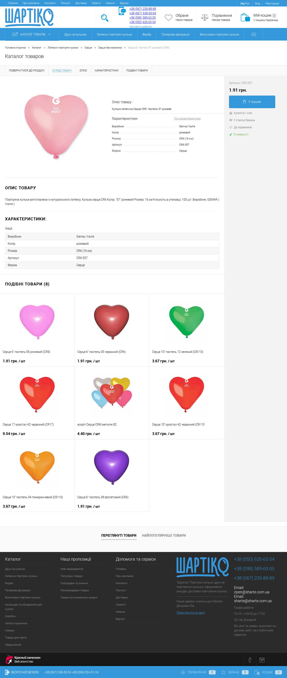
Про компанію (31, 3)
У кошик (254, 102)
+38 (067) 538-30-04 (58, 672)
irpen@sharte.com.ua (251, 592)
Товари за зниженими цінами (79, 597)
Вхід (257, 3)
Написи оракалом (16, 623)
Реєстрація (272, 3)
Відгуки (124, 3)
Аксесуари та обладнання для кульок (23, 607)
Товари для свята (16, 637)
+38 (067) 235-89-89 (142, 9)
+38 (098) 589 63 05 (142, 17)
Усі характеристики (187, 118)
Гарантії (96, 3)
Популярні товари (71, 576)
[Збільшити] (56, 127)
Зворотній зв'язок (24, 672)
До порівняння (243, 127)
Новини (110, 3)
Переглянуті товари (118, 535)
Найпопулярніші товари (164, 535)
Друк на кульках (75, 34)
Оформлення (13, 644)
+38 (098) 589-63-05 (254, 568)
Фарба (146, 34)
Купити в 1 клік (243, 113)
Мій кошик (264, 15)
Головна (13, 3)
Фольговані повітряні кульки (219, 34)
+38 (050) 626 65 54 (142, 22)
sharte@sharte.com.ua (253, 601)
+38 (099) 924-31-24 (85, 672)
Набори (9, 630)
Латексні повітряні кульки (114, 34)
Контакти (50, 3)
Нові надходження (72, 568)
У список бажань (244, 120)
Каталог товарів (33, 34)
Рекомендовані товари (75, 590)
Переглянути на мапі (190, 612)
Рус (247, 3)
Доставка (81, 3)
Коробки (10, 616)
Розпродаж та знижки (74, 583)
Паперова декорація (176, 34)
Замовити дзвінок (140, 26)
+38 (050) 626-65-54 (254, 559)
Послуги (65, 3)
